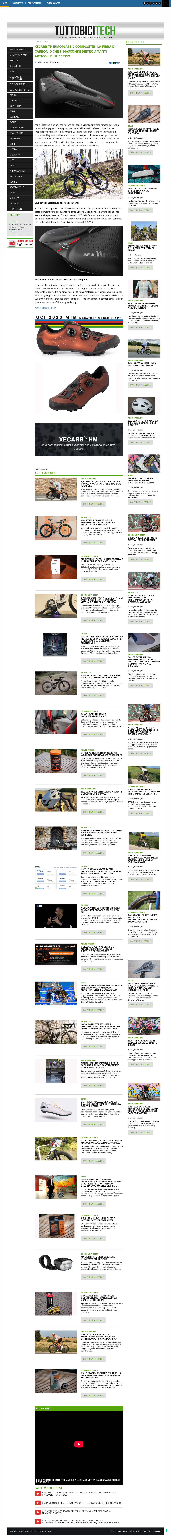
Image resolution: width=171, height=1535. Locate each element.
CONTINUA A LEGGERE (93, 504)
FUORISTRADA (16, 127)
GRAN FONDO (16, 133)
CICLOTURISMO (17, 84)
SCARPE (13, 181)
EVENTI (13, 122)
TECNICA (14, 203)
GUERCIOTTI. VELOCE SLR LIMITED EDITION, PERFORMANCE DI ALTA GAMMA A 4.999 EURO (141, 598)
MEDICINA (14, 154)
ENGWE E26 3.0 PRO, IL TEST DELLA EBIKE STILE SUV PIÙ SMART (142, 248)
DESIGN (13, 95)
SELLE (12, 192)
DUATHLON (15, 105)
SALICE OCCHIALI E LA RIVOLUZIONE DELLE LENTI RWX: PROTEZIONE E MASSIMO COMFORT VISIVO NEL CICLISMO (144, 661)
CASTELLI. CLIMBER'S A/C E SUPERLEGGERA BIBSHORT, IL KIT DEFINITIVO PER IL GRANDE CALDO (99, 1336)
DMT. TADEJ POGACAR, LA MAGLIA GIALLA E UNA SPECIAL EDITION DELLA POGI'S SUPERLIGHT (101, 1104)
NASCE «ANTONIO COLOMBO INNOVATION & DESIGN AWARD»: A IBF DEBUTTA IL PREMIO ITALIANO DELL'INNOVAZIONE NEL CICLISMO (101, 1182)
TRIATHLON (15, 208)
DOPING (13, 100)
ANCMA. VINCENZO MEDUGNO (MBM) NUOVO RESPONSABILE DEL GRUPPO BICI (101, 910)
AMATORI (14, 60)
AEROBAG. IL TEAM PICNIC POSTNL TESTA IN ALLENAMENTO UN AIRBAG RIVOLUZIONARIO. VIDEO (79, 1493)
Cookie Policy (146, 1531)
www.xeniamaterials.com (45, 307)
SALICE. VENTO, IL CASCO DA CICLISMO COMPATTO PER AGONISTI (143, 423)
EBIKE (12, 111)
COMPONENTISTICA (19, 89)
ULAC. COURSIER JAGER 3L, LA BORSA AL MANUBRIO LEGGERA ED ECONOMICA (102, 1141)
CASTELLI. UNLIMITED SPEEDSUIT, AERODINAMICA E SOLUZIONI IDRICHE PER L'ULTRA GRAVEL (143, 858)
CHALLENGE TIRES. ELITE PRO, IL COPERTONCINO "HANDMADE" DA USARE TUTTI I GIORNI (99, 1297)
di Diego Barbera (134, 255)
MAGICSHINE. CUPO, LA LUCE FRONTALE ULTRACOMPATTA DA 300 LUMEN (102, 560)
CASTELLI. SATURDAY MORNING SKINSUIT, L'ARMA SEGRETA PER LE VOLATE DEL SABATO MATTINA (143, 1110)
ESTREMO (14, 116)
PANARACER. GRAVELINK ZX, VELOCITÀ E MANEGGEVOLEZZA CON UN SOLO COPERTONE (143, 918)
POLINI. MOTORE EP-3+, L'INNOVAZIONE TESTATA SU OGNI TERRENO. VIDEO (81, 1502)
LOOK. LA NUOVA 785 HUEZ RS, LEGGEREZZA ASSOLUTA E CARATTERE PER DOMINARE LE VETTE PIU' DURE (100, 1026)
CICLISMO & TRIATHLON (15, 77)
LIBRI (12, 143)
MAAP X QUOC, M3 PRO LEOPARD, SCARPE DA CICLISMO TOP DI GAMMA (141, 480)
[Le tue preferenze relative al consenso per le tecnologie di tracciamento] (166, 1530)
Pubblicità (112, 1531)
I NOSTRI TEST (135, 42)
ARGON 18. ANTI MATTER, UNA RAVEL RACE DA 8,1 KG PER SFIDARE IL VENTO (101, 676)
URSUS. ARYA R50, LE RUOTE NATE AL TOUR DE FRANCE (142, 539)
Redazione (122, 1531)
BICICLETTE (17, 3)
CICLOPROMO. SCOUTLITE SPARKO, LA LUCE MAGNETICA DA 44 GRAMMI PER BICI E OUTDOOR (101, 1375)
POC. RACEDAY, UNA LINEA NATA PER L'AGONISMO (142, 364)
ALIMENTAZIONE (18, 55)
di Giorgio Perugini (42, 62)
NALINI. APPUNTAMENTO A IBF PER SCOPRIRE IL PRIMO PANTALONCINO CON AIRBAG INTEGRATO (100, 1065)
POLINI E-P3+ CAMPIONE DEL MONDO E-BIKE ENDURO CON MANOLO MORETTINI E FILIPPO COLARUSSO (102, 987)
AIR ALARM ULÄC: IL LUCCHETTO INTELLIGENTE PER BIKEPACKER (98, 1219)
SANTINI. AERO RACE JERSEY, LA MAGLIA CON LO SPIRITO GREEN (143, 1042)
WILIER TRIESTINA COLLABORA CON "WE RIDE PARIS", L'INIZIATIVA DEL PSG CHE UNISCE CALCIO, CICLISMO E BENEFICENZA (102, 640)
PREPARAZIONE (35, 3)
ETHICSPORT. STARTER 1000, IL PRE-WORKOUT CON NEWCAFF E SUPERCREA (101, 754)
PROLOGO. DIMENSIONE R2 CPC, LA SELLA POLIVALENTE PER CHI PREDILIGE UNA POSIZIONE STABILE (143, 986)
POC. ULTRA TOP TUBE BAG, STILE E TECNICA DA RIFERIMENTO (142, 190)
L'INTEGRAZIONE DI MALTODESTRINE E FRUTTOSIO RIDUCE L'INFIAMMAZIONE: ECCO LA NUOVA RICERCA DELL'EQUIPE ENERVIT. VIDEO (80, 1521)
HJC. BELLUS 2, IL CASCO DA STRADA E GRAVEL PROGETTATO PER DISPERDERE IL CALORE (101, 483)
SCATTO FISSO (16, 187)
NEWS (12, 165)
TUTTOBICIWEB (53, 3)
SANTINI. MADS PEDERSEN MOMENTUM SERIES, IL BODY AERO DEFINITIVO (143, 305)
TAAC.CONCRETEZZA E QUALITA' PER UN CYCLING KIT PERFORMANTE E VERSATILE (144, 791)
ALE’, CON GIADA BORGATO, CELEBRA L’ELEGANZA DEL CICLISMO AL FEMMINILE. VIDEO (76, 1512)
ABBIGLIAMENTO (18, 49)
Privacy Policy (134, 1531)
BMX (11, 71)
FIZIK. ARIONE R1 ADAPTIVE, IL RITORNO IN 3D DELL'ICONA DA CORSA (143, 131)
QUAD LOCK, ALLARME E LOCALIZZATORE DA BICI (94, 715)
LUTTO (13, 149)
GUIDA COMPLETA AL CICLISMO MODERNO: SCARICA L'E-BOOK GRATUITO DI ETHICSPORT (97, 949)
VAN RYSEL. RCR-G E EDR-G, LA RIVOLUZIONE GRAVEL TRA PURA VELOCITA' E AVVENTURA (98, 522)
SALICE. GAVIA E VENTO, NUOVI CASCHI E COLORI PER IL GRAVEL (101, 792)
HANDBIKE (14, 138)
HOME (4, 3)
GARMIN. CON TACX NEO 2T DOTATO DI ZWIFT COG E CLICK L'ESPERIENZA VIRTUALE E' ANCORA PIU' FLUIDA (102, 600)
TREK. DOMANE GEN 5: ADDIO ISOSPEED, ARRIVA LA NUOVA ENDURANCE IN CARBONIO (101, 832)
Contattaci (157, 1531)
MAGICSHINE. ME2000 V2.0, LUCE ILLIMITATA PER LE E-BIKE (98, 1258)
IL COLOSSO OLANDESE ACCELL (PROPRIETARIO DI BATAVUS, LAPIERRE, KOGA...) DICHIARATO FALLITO (101, 871)
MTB (11, 160)
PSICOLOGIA (15, 176)
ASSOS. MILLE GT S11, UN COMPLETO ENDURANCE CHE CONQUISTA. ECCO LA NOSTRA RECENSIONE (143, 731)
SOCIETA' (14, 198)
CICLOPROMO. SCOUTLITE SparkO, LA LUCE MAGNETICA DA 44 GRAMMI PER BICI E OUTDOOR (78, 1481)
